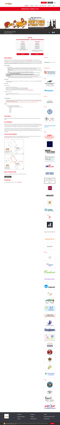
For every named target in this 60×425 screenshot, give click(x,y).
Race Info (26, 5)
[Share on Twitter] (51, 32)
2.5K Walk (37, 41)
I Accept (52, 423)
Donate (50, 2)
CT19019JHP (7, 137)
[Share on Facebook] (49, 32)
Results (49, 5)
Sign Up (43, 2)
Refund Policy (33, 418)
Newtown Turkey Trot (30, 9)
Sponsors (32, 5)
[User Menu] (55, 2)
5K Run (23, 41)
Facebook (19, 182)
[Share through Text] (54, 32)
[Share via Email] (52, 32)
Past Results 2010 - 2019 (49, 416)
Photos (18, 418)
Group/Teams (47, 418)
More (53, 5)
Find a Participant (42, 5)
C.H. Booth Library (29, 60)
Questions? (8, 176)
